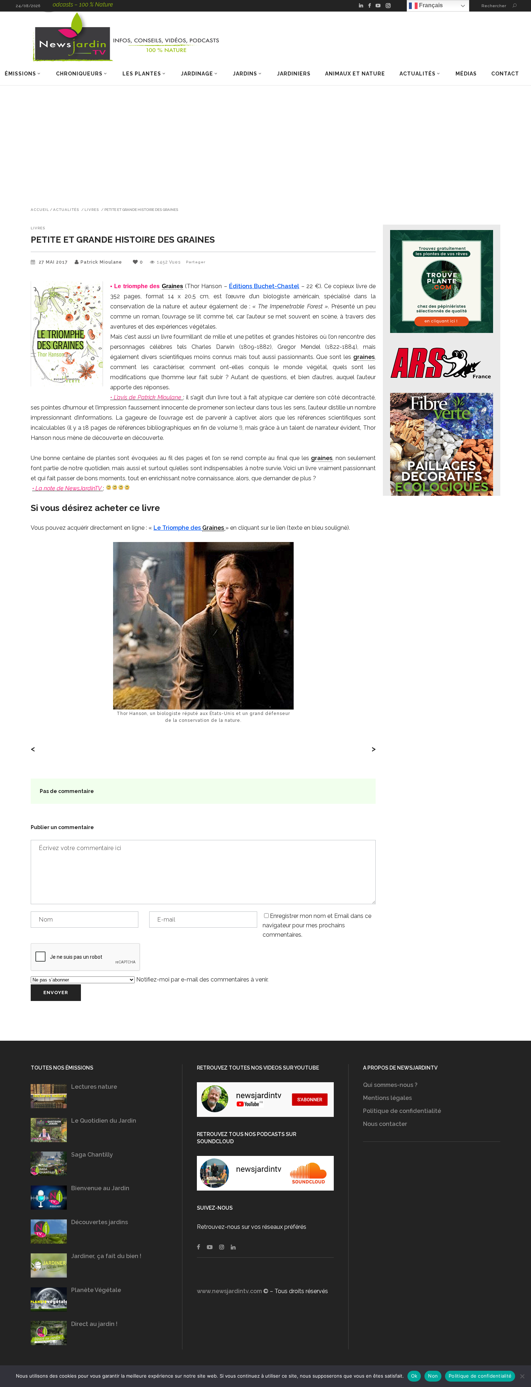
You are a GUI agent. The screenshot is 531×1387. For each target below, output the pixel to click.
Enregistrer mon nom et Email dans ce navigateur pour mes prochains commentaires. (317, 925)
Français (430, 5)
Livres (92, 210)
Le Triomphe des (178, 527)
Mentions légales (387, 1098)
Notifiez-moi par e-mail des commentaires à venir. (201, 979)
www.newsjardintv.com (229, 1291)
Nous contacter (385, 1124)
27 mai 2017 (54, 262)
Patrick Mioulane (101, 262)
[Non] (522, 1376)
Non (433, 1376)
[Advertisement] (265, 139)
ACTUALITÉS (66, 210)
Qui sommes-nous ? (390, 1085)
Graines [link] (172, 286)
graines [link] (364, 357)
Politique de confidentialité (402, 1111)
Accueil (40, 210)
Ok (414, 1376)
